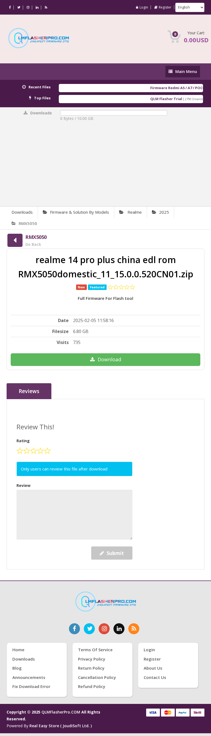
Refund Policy (91, 686)
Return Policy (91, 668)
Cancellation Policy (97, 677)
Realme (134, 212)
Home (18, 649)
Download (109, 359)
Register (165, 7)
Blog (17, 668)
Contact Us (155, 677)
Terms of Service (95, 649)
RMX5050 (28, 223)
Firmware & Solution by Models (79, 212)
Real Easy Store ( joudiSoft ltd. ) (60, 725)
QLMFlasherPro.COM (60, 712)
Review (23, 485)
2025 (164, 212)
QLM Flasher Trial (161, 98)
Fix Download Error (31, 686)
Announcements (28, 677)
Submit (115, 553)
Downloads (22, 212)
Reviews (29, 391)
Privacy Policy (91, 659)
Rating (23, 440)
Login (144, 7)
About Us (153, 668)
